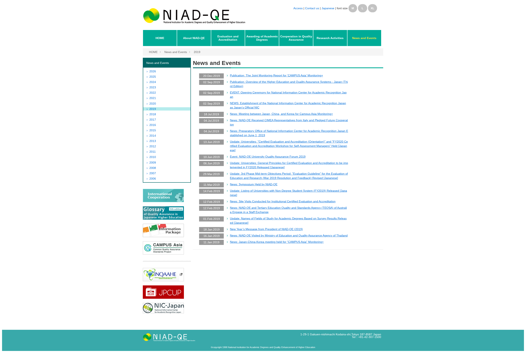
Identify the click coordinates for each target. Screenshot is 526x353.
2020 (152, 103)
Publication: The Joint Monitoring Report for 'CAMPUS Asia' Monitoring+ (276, 75)
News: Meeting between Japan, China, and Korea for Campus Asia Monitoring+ (281, 113)
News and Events (364, 38)
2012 (152, 146)
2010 (152, 157)
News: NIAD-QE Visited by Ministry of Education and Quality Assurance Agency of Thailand (289, 235)
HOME (160, 38)
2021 (152, 98)
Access (298, 8)
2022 (152, 92)
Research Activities (330, 38)
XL (372, 8)
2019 (197, 52)
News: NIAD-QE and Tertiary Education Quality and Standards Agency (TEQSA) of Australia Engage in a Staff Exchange (288, 210)
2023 (152, 87)
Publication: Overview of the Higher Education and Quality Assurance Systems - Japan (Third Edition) (289, 84)
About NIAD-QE (194, 38)
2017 (152, 119)
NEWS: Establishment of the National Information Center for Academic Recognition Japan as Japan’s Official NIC (288, 105)
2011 (152, 151)
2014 (152, 135)
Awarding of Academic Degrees (262, 38)
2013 (152, 141)
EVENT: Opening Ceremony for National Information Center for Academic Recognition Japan (288, 94)
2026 (152, 71)
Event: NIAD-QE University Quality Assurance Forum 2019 (268, 156)
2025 (152, 76)
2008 (152, 168)
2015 (152, 130)
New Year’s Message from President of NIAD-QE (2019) (266, 229)
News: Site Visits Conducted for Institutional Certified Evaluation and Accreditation (283, 201)
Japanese (328, 8)
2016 (152, 125)
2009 (152, 162)
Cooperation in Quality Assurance (296, 38)
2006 (152, 178)
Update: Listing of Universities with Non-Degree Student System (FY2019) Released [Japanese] (288, 193)
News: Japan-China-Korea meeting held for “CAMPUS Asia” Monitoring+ (277, 241)
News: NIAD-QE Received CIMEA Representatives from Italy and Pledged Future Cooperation (289, 122)
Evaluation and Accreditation (228, 38)
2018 (152, 114)
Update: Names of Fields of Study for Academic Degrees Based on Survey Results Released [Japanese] (288, 220)
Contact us (312, 8)
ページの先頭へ (517, 344)
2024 (152, 82)
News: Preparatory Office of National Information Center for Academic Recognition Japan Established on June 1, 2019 (289, 133)
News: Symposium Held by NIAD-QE (253, 184)
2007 (152, 173)
